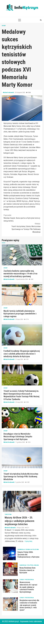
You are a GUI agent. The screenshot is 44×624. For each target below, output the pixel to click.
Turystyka (8, 514)
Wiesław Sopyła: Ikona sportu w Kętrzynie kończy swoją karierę (22, 218)
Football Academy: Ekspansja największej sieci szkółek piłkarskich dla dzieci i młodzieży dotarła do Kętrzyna (22, 334)
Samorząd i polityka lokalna (29, 565)
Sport (4, 25)
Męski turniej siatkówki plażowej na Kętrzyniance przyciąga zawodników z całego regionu (22, 294)
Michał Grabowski (8, 92)
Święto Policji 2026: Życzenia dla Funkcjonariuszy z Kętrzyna (9, 553)
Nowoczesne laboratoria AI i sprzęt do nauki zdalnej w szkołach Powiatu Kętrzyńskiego (10, 586)
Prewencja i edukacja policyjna (28, 549)
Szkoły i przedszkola (27, 579)
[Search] (40, 20)
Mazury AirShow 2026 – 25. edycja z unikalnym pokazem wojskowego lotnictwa (22, 501)
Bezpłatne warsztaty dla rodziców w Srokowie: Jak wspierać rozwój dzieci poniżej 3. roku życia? (10, 604)
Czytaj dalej (28, 541)
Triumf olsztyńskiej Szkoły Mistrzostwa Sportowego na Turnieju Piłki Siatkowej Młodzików (25, 228)
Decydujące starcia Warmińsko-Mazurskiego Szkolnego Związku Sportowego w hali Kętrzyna (22, 417)
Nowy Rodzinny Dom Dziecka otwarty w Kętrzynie (10, 569)
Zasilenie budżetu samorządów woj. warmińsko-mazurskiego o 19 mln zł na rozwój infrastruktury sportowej (22, 254)
